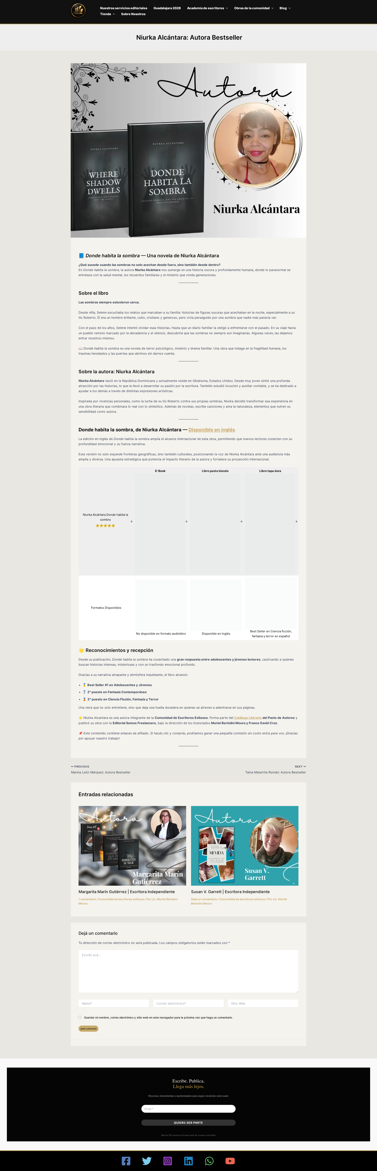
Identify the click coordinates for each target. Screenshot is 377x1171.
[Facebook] (126, 1161)
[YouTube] (230, 1161)
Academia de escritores (205, 8)
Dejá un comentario (204, 899)
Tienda (105, 14)
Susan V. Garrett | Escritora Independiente (230, 891)
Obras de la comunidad (252, 8)
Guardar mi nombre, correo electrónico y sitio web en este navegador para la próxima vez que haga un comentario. (158, 1017)
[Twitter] (147, 1161)
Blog (283, 8)
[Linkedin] (188, 1161)
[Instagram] (168, 1161)
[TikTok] (251, 1161)
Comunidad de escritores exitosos (121, 899)
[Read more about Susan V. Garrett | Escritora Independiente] (245, 845)
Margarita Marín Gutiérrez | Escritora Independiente (127, 891)
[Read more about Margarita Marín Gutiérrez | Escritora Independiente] (132, 845)
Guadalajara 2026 (167, 8)
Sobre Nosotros (133, 14)
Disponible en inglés (211, 430)
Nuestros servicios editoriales (123, 8)
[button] (226, 8)
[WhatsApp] (209, 1161)
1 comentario (87, 899)
